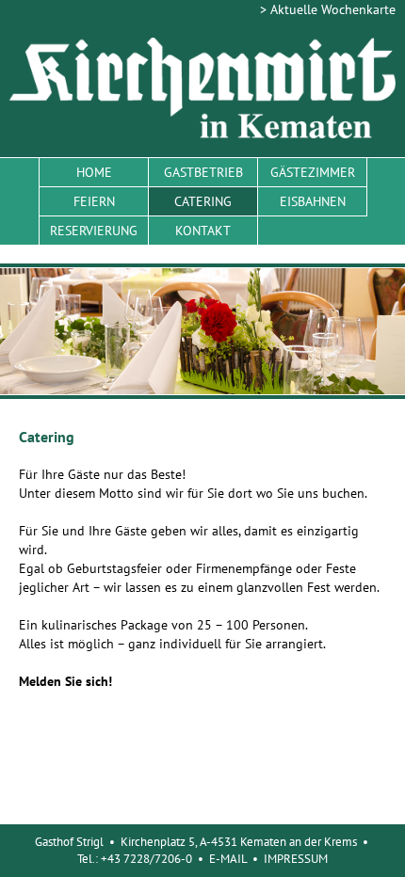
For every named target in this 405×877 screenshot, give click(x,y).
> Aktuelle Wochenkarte (328, 9)
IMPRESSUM (296, 859)
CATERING (203, 201)
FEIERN (94, 201)
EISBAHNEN (313, 201)
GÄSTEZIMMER (312, 172)
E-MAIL (228, 859)
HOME (94, 172)
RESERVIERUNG (94, 230)
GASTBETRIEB (203, 172)
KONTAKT (203, 230)
